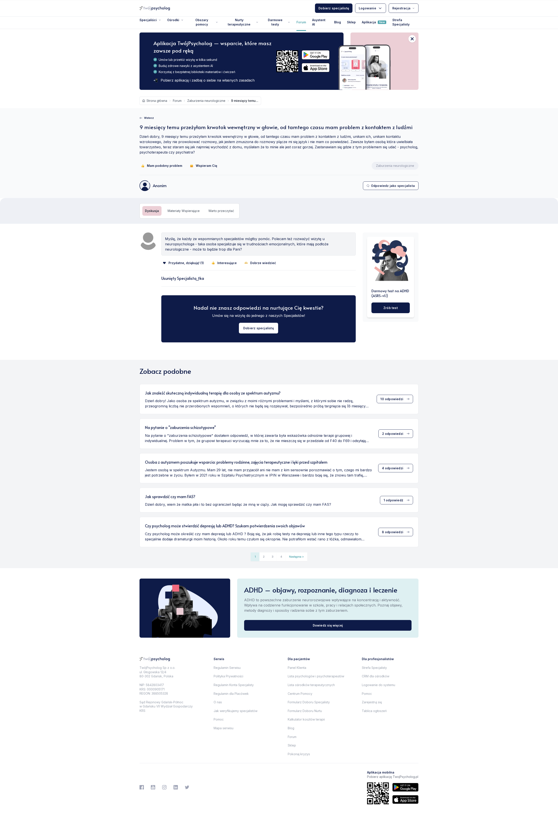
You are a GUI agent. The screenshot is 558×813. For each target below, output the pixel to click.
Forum (301, 22)
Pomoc (219, 719)
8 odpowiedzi (392, 532)
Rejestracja (401, 8)
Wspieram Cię (206, 165)
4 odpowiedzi (392, 468)
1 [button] (255, 556)
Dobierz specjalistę (333, 8)
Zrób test (390, 308)
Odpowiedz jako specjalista (393, 186)
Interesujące (227, 263)
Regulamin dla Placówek (231, 693)
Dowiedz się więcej (328, 625)
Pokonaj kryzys (299, 754)
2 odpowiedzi (392, 434)
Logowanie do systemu (378, 685)
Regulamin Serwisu (227, 668)
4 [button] (281, 556)
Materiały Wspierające (184, 211)
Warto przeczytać (221, 211)
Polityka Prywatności (228, 676)
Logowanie (367, 8)
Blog (337, 22)
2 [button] (264, 556)
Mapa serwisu (223, 728)
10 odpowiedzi (391, 399)
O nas (218, 702)
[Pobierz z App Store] (316, 67)
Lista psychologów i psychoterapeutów (316, 676)
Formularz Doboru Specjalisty (309, 702)
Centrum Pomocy (300, 693)
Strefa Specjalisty (401, 22)
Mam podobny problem (164, 165)
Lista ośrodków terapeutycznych (311, 685)
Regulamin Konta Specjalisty (234, 685)
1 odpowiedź (393, 500)
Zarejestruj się (372, 702)
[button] (296, 556)
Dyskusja (152, 211)
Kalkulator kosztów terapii (306, 719)
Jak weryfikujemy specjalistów (235, 711)
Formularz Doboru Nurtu (305, 711)
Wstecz (149, 118)
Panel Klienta (297, 668)
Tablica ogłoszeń (374, 711)
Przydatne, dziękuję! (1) (186, 263)
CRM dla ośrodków (375, 676)
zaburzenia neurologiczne (206, 100)
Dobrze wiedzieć (263, 263)
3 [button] (272, 556)
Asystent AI (318, 22)
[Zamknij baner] (412, 39)
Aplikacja (373, 22)
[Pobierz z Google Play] (316, 55)
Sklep (351, 22)
